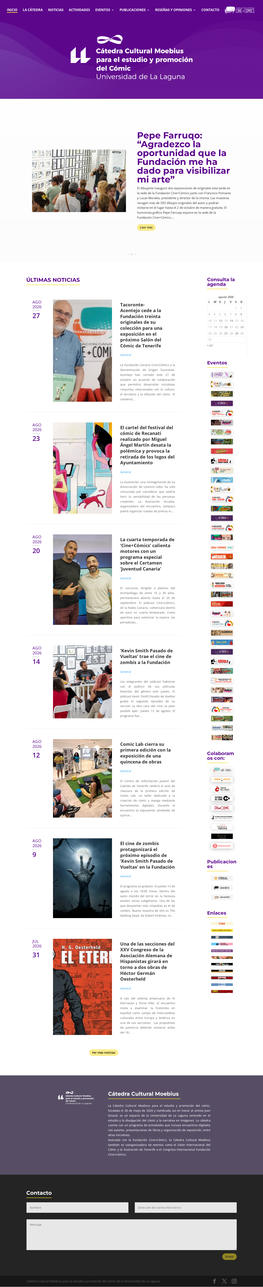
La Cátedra (33, 10)
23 (242, 327)
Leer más (146, 227)
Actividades (79, 10)
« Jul (210, 345)
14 (231, 321)
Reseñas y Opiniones (173, 10)
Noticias (55, 10)
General (125, 355)
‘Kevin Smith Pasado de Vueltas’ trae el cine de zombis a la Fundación (146, 656)
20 (226, 327)
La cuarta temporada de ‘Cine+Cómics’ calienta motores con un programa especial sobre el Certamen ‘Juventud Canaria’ (147, 554)
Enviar (229, 1256)
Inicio (12, 10)
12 (220, 321)
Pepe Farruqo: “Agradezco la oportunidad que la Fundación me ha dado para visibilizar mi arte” (183, 157)
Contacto (210, 10)
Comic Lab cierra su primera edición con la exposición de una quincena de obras (145, 753)
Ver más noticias (103, 1052)
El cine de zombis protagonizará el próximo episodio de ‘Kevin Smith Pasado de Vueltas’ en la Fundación (147, 855)
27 (226, 333)
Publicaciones (133, 10)
